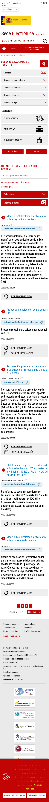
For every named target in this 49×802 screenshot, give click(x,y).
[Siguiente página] (26, 606)
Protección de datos (11, 631)
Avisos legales (9, 628)
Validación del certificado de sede (16, 659)
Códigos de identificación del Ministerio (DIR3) (21, 655)
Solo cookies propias (36, 795)
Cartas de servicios (10, 662)
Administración (13, 140)
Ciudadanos (11, 118)
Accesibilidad (29, 624)
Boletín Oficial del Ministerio (14, 651)
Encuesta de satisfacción (13, 679)
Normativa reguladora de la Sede (16, 648)
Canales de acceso (10, 672)
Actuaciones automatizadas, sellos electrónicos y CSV (23, 667)
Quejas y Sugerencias (11, 676)
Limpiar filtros (13, 151)
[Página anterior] (22, 606)
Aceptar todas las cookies (14, 795)
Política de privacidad (32, 631)
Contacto (29, 41)
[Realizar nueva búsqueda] (45, 41)
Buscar (36, 151)
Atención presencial (12, 41)
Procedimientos (11, 55)
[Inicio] (4, 48)
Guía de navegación (11, 624)
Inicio (3, 55)
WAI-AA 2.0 (15, 636)
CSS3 (5, 636)
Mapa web (28, 628)
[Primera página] (18, 606)
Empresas (9, 129)
